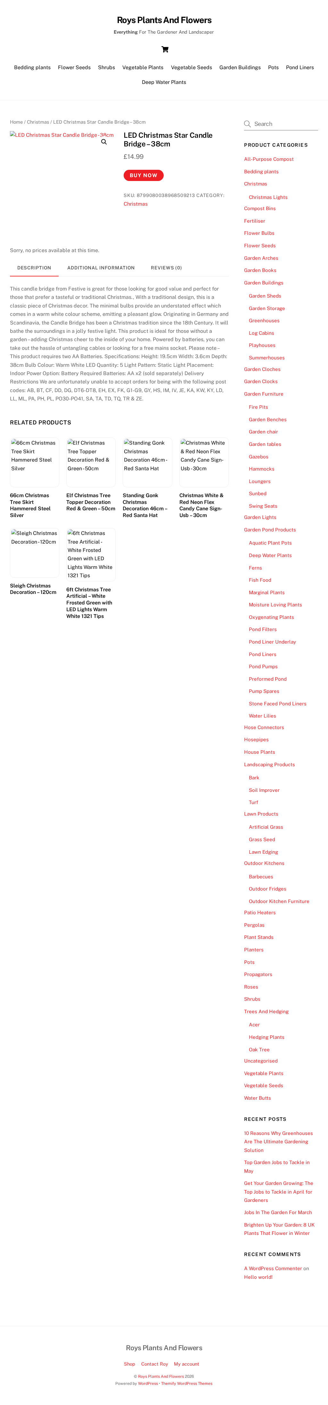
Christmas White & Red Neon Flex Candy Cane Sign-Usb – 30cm (201, 505)
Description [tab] (34, 267)
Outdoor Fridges (267, 888)
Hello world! (258, 1277)
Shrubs (106, 67)
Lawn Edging (263, 852)
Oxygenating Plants (271, 617)
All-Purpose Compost (269, 159)
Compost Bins (260, 208)
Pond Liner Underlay (272, 642)
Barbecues (261, 876)
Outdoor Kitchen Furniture (279, 901)
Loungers (260, 481)
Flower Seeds (74, 67)
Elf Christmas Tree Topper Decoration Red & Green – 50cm (90, 502)
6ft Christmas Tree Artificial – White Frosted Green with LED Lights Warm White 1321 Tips (89, 603)
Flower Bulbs (259, 233)
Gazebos (258, 456)
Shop (129, 1364)
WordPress (148, 1383)
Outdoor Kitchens (264, 863)
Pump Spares (264, 691)
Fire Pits (258, 407)
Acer (254, 1024)
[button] (104, 142)
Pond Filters (263, 629)
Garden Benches (268, 419)
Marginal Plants (267, 592)
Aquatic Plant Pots (270, 543)
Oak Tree (259, 1049)
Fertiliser (254, 221)
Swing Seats (263, 506)
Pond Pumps (263, 666)
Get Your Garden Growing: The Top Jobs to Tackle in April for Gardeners (278, 1191)
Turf (253, 802)
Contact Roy (154, 1364)
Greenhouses (264, 320)
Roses (251, 987)
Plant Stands (259, 937)
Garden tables (265, 444)
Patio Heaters (260, 912)
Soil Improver (264, 790)
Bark (254, 777)
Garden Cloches (262, 369)
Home (16, 122)
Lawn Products (261, 814)
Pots (273, 67)
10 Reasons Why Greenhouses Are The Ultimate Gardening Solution (278, 1141)
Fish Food (260, 580)
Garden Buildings (240, 67)
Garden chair (263, 431)
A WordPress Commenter (273, 1268)
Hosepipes (256, 739)
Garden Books (260, 270)
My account (186, 1364)
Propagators (258, 974)
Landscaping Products (269, 764)
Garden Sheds (265, 296)
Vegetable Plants (142, 67)
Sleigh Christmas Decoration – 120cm (33, 589)
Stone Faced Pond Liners (278, 703)
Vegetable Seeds (191, 67)
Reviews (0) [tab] (166, 267)
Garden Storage (267, 308)
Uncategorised (261, 1061)
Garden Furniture (263, 394)
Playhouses (262, 345)
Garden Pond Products (270, 529)
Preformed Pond (268, 679)
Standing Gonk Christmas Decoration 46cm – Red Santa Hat (145, 505)
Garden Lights (260, 517)
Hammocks (262, 469)
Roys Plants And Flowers (161, 1376)
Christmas (38, 122)
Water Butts (257, 1098)
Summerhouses (267, 357)
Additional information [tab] (101, 267)
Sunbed (257, 493)
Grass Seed (262, 839)
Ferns (255, 568)
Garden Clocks (261, 381)
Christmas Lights (268, 197)
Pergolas (254, 925)
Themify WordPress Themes (186, 1383)
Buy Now (143, 175)
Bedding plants (32, 67)
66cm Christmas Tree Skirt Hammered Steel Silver (30, 505)
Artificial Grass (266, 827)
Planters (254, 949)
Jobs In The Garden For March (278, 1212)
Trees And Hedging (266, 1011)
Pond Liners (300, 67)
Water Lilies (262, 716)
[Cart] (165, 49)
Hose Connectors (264, 727)
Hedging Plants (266, 1037)
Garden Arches (261, 258)
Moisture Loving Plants (275, 604)
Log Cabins (261, 333)
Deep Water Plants (164, 82)
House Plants (259, 752)
